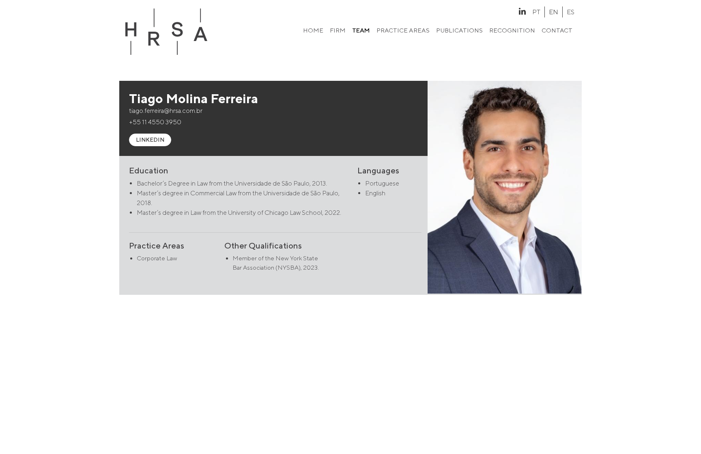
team (361, 30)
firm (338, 30)
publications (459, 30)
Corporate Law (157, 258)
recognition (512, 30)
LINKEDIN (150, 139)
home (313, 30)
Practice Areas (403, 30)
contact (557, 30)
